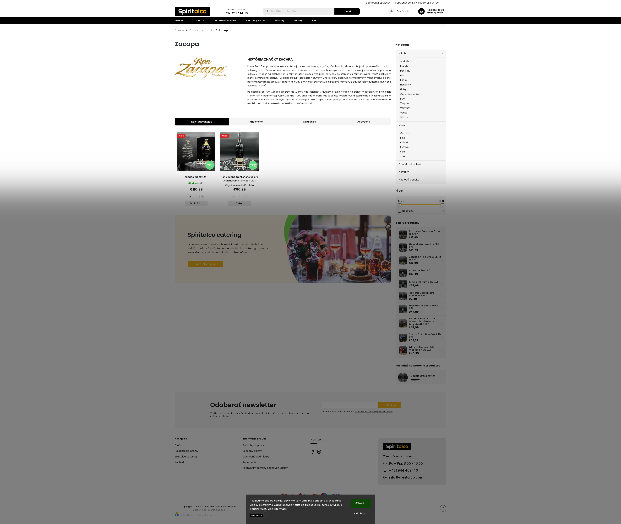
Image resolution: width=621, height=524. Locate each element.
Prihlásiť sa (389, 405)
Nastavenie (256, 515)
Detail (239, 203)
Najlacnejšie (256, 121)
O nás (178, 445)
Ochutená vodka (409, 94)
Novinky (404, 172)
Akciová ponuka (409, 179)
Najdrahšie (309, 121)
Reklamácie (249, 462)
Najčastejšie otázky (186, 451)
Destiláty (405, 70)
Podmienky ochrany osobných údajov (417, 2)
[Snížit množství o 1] (190, 196)
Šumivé (404, 147)
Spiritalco (312, 452)
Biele (403, 137)
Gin (402, 75)
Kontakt (179, 462)
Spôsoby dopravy (253, 445)
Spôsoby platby (252, 451)
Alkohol (403, 53)
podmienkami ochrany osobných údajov (373, 411)
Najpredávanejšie (201, 121)
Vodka (403, 112)
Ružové (404, 142)
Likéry (403, 89)
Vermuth (405, 108)
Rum (402, 98)
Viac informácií (277, 509)
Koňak (403, 80)
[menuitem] (183, 20)
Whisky (404, 117)
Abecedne (363, 121)
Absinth (404, 61)
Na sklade (423, 211)
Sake (403, 156)
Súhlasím (360, 503)
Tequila (404, 103)
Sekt (402, 151)
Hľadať (347, 11)
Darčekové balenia (411, 164)
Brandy (404, 66)
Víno (402, 125)
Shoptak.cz (209, 515)
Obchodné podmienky (378, 2)
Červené (405, 133)
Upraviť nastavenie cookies (209, 510)
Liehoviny (405, 84)
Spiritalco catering (186, 456)
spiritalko (319, 452)
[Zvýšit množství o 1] (202, 196)
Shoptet (192, 515)
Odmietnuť (361, 513)
